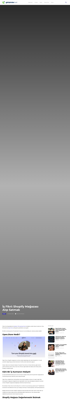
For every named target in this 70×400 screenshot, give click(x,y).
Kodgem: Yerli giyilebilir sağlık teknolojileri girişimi (61, 345)
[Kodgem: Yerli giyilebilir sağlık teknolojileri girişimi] (51, 347)
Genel (4, 313)
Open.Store (10, 327)
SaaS (56, 356)
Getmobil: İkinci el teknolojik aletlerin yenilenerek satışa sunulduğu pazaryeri (60, 362)
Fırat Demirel (21, 313)
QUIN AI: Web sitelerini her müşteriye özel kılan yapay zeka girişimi (61, 370)
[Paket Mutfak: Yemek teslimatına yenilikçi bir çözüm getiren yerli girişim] (51, 331)
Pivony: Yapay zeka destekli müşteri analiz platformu (60, 353)
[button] (66, 2)
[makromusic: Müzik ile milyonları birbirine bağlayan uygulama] (51, 339)
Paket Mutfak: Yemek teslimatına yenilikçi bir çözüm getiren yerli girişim (60, 330)
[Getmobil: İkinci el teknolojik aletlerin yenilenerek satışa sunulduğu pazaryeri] (51, 363)
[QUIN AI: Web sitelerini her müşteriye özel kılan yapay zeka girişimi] (51, 372)
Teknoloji (57, 372)
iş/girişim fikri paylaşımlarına (20, 326)
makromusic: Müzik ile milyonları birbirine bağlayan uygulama (60, 337)
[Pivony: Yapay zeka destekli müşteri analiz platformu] (51, 355)
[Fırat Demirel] (15, 313)
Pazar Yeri (57, 365)
